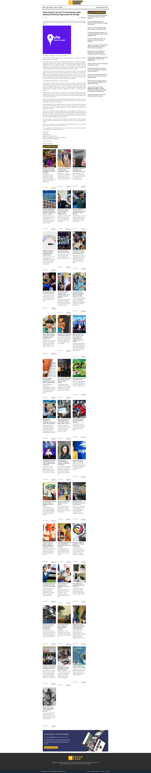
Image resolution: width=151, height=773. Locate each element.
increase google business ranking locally (52, 128)
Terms (88, 771)
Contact (108, 771)
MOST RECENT (49, 7)
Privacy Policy (95, 771)
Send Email (48, 134)
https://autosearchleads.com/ (53, 138)
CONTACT (60, 7)
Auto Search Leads (47, 61)
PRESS (55, 7)
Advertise (102, 771)
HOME (43, 7)
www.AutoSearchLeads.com (49, 95)
